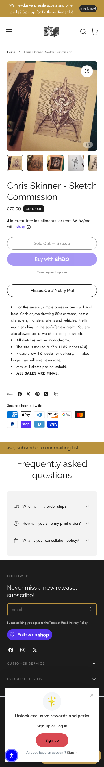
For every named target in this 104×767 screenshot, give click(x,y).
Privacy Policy (78, 623)
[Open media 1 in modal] (87, 71)
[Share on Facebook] (20, 394)
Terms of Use (57, 623)
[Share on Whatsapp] (46, 394)
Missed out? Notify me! (52, 290)
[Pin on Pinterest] (37, 394)
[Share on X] (28, 394)
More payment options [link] (52, 272)
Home (11, 52)
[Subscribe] (90, 609)
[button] (9, 31)
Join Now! (87, 9)
